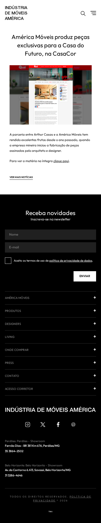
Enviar (84, 276)
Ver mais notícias (21, 177)
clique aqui (61, 161)
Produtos (13, 311)
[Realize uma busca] (83, 14)
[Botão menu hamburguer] (93, 13)
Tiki (50, 512)
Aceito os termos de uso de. (53, 261)
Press (9, 363)
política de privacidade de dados (70, 261)
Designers (13, 324)
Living (9, 337)
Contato (12, 376)
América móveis (17, 298)
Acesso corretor (19, 389)
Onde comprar (17, 350)
